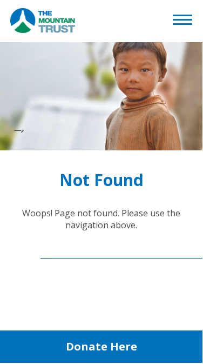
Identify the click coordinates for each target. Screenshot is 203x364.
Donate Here (101, 346)
